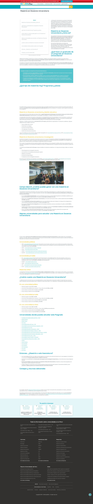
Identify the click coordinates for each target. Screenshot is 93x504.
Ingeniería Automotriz (24, 456)
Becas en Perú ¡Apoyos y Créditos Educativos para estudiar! (58, 470)
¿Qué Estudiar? (64, 3)
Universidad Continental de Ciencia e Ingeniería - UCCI (32, 325)
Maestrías (23, 9)
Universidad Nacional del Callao (31, 249)
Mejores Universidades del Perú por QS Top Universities (30, 474)
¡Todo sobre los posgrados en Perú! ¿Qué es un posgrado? (58, 469)
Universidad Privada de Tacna (29, 133)
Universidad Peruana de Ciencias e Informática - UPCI (32, 334)
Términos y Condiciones (61, 489)
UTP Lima (23, 348)
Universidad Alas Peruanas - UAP (44, 429)
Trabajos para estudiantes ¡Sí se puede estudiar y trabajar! (58, 476)
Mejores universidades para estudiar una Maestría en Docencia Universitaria (34, 39)
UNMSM (39, 449)
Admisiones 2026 (48, 3)
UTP (39, 451)
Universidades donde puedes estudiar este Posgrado (32, 46)
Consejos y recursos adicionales (28, 52)
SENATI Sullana (25, 319)
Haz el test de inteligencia (53, 484)
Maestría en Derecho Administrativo (63, 456)
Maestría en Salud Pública (61, 445)
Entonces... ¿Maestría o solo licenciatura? (30, 49)
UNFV (39, 456)
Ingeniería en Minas (23, 451)
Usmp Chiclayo (25, 342)
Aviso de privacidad (52, 489)
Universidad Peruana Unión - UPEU (29, 335)
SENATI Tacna (24, 321)
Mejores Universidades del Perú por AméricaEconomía (30, 476)
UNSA (39, 443)
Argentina (49, 486)
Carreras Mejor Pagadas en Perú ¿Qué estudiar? (56, 472)
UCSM (39, 447)
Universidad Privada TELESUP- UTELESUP (30, 337)
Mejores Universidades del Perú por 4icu (27, 478)
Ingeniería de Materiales (24, 458)
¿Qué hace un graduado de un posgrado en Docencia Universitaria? (32, 26)
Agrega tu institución (43, 489)
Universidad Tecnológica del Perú (54, 132)
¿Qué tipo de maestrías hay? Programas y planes (31, 30)
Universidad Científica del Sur (48, 158)
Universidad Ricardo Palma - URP (62, 433)
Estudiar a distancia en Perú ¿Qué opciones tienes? (56, 474)
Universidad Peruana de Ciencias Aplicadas (32, 264)
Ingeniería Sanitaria (24, 447)
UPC (39, 455)
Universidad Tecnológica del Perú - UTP (45, 424)
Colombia (57, 486)
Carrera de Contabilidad (24, 453)
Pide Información (66, 1)
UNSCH (23, 340)
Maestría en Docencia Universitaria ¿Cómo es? (31, 22)
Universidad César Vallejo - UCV (26, 430)
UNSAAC (39, 445)
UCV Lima (24, 322)
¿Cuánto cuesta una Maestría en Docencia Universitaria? (33, 42)
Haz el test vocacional (43, 484)
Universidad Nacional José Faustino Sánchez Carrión (36, 252)
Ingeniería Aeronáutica (24, 449)
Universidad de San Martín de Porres (33, 159)
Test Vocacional (57, 3)
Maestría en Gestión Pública (61, 441)
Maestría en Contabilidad (61, 455)
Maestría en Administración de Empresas (63, 447)
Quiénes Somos (30, 489)
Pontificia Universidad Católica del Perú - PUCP (31, 317)
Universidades (40, 3)
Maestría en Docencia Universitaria (62, 451)
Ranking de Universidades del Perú (26, 469)
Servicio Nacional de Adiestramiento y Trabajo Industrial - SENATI (63, 428)
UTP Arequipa (24, 343)
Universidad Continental (28, 257)
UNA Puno (40, 441)
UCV (39, 453)
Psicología (22, 443)
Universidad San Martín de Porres (31, 263)
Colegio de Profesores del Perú (34, 389)
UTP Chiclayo (24, 345)
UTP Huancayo (25, 346)
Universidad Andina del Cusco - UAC (29, 324)
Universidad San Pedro (68, 132)
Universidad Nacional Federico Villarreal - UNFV (31, 330)
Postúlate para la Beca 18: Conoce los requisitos (56, 478)
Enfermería (22, 441)
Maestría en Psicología (60, 453)
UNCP (39, 458)
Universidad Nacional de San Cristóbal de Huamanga (36, 251)
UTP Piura (24, 350)
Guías (71, 3)
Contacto (36, 489)
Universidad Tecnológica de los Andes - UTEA (31, 338)
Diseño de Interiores (24, 455)
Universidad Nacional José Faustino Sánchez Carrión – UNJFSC (34, 332)
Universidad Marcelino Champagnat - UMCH (30, 329)
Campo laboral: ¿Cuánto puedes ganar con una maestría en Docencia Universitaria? (33, 34)
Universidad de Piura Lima (27, 327)
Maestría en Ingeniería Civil (61, 449)
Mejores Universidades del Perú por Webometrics (29, 472)
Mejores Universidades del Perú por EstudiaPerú (29, 470)
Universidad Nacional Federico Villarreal (33, 247)
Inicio (21, 9)
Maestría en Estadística (60, 458)
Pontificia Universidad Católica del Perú (32, 266)
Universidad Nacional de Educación (31, 244)
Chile (53, 486)
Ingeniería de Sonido (24, 445)
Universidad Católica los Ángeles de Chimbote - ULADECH (45, 427)
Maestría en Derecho (60, 443)
